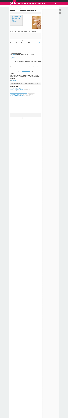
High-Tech (11, 0)
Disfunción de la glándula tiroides (17, 60)
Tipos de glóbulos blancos (14, 94)
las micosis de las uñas (26, 71)
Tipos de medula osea (14, 91)
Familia (25, 3)
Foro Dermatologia (31, 93)
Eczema (12, 58)
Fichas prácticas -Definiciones (23, 91)
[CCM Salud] (13, 3)
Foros (18, 3)
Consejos (13, 22)
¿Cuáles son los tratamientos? (14, 21)
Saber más (13, 24)
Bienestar (34, 3)
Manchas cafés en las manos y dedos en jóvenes (18, 93)
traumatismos (22, 70)
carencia (18, 49)
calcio (22, 49)
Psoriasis (12, 57)
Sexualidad (39, 3)
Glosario (43, 3)
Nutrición (29, 3)
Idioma (57, 0)
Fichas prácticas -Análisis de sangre (26, 94)
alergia (14, 54)
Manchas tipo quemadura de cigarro (16, 95)
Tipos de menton (13, 96)
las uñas (17, 26)
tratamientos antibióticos (21, 43)
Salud (14, 0)
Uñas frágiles (13, 80)
